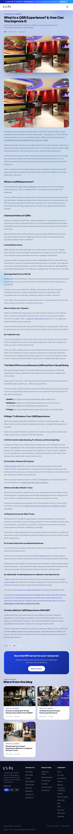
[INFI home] (7, 7)
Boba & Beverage (46, 777)
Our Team (60, 775)
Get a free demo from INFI (51, 631)
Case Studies (61, 778)
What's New (61, 813)
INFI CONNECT (30, 781)
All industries (45, 790)
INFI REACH (29, 791)
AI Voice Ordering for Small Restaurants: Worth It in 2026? (19, 712)
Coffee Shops (45, 781)
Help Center (61, 800)
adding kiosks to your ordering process (25, 631)
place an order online (35, 319)
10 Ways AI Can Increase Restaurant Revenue (49, 712)
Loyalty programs (10, 466)
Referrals (60, 785)
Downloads (60, 816)
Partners (60, 781)
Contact (60, 794)
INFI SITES (29, 788)
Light (11, 789)
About (59, 772)
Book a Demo (36, 669)
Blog (58, 803)
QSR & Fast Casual (45, 773)
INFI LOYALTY (30, 794)
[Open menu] (67, 7)
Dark (16, 789)
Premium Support (62, 797)
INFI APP (28, 778)
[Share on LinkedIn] (14, 645)
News (59, 807)
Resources (60, 810)
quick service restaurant (27, 187)
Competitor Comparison (61, 789)
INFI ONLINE (29, 775)
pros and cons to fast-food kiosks (27, 590)
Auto (6, 789)
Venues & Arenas (46, 787)
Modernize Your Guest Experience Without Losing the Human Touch (19, 748)
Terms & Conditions (53, 826)
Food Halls (44, 784)
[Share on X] (10, 645)
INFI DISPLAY (29, 798)
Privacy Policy (65, 826)
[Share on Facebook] (19, 645)
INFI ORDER (29, 772)
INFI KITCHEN (30, 785)
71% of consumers (40, 556)
